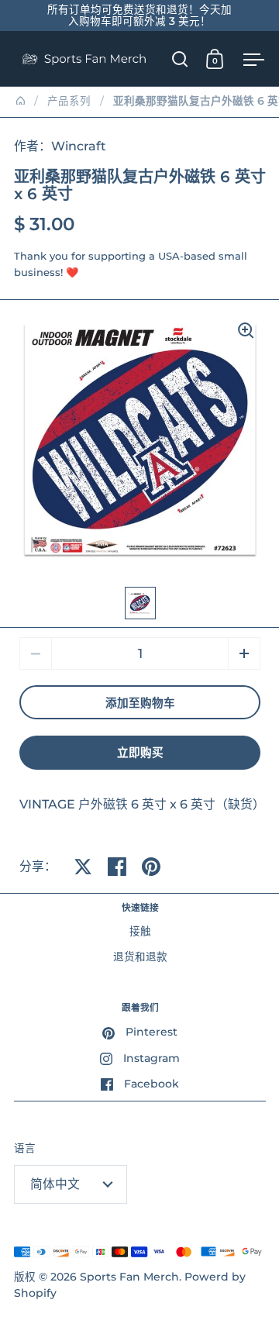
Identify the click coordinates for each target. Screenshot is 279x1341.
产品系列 (69, 101)
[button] (244, 653)
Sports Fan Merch (129, 1276)
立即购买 (140, 753)
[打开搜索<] (180, 58)
